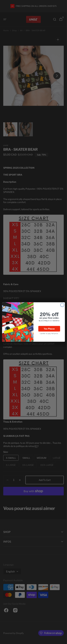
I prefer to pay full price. (48, 333)
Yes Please (48, 329)
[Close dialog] (61, 305)
